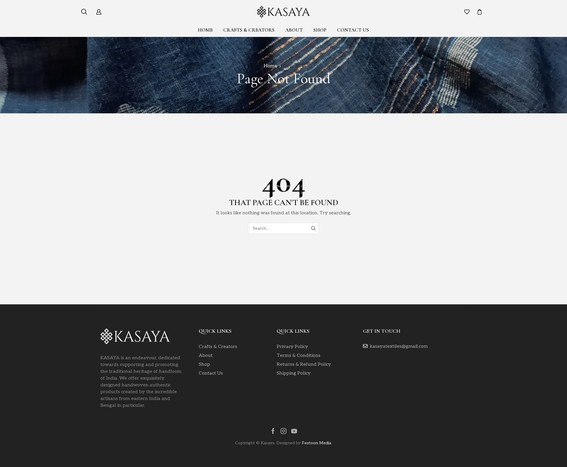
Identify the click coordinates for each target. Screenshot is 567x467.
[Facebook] (273, 431)
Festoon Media (316, 442)
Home (205, 30)
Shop (319, 30)
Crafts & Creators (249, 30)
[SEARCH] (313, 228)
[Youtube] (294, 431)
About (294, 30)
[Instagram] (283, 431)
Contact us (353, 30)
